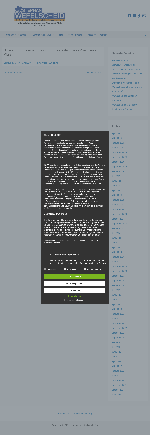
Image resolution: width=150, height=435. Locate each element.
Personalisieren (74, 296)
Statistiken (72, 270)
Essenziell (51, 270)
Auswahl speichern (74, 284)
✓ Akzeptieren (74, 277)
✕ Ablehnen (74, 291)
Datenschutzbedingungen (75, 300)
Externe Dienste (94, 270)
